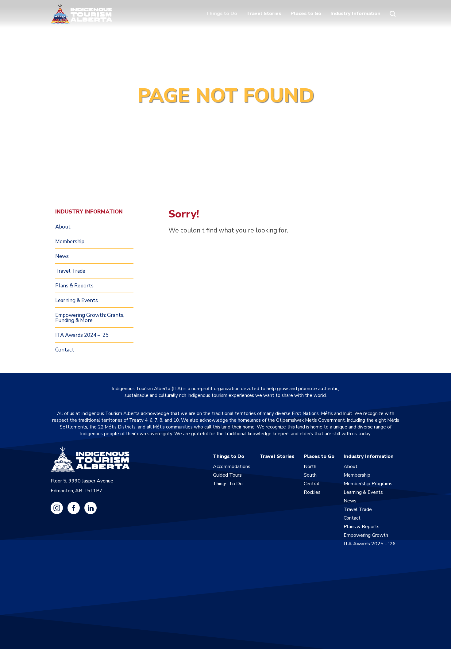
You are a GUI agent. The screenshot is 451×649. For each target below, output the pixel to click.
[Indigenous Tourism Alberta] (81, 14)
